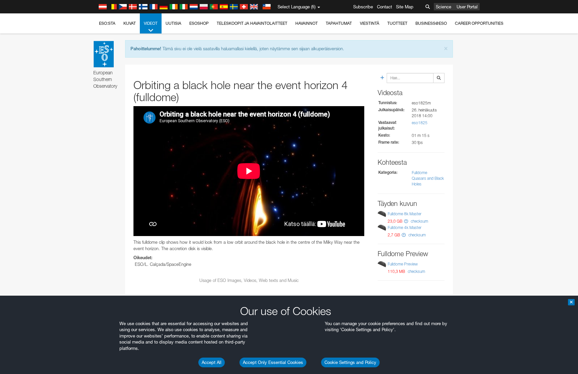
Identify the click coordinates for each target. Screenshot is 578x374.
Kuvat (129, 23)
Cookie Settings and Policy (350, 362)
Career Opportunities (479, 23)
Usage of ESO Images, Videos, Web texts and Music (249, 280)
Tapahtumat (339, 23)
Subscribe (363, 6)
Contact (384, 6)
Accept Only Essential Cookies (273, 362)
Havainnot (306, 23)
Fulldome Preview (403, 264)
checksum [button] (419, 221)
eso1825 (419, 122)
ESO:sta (107, 23)
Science (443, 6)
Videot (151, 23)
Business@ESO (431, 23)
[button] (406, 221)
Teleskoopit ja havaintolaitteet (252, 23)
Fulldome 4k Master (404, 227)
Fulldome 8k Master (404, 213)
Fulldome (419, 172)
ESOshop (199, 23)
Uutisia (173, 23)
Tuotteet (397, 23)
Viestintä (369, 23)
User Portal (467, 6)
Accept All (211, 362)
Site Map (404, 6)
